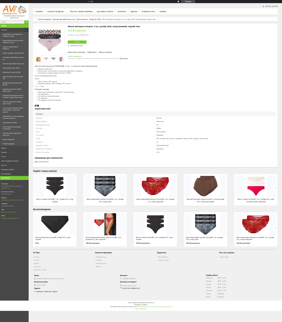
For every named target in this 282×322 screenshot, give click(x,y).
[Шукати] (26, 22)
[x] (38, 106)
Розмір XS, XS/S (95, 19)
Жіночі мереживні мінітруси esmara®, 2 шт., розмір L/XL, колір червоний (255, 238)
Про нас (4, 165)
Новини (4, 152)
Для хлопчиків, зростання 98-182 (13, 78)
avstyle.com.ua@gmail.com (10, 218)
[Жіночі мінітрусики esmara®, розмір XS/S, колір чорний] (54, 224)
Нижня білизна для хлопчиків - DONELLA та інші (13, 41)
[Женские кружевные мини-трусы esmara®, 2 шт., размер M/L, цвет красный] (105, 224)
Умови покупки (163, 260)
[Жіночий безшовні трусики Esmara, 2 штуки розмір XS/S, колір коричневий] (205, 186)
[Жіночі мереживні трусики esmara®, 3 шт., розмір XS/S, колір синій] (105, 186)
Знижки (36, 263)
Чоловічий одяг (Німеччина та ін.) (13, 58)
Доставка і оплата (7, 169)
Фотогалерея (6, 174)
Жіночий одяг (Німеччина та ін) (13, 64)
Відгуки (3, 148)
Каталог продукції (55, 11)
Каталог (4, 30)
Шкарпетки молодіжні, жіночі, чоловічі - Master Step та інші (13, 96)
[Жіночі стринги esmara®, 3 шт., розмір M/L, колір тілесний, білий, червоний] (255, 186)
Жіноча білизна (82, 19)
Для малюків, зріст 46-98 (11, 68)
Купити (77, 42)
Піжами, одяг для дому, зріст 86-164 (12, 84)
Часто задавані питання (10, 161)
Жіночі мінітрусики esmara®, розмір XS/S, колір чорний (52, 238)
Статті (3, 157)
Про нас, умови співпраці (81, 11)
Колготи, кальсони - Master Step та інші (12, 103)
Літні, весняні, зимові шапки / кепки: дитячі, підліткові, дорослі (13, 110)
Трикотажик (224, 257)
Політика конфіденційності (163, 306)
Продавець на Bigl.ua (141, 304)
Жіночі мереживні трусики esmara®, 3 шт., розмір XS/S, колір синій (204, 238)
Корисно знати (101, 263)
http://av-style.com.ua (8, 212)
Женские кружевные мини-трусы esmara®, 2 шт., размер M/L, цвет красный (104, 238)
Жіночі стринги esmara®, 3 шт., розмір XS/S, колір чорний (154, 238)
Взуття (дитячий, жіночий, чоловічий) (12, 128)
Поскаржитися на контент (146, 306)
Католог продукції (44, 19)
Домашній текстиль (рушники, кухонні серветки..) (13, 117)
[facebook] (36, 106)
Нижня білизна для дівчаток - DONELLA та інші (13, 35)
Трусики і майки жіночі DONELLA (10, 48)
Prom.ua (151, 302)
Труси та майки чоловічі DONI (13, 53)
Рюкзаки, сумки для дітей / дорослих (12, 134)
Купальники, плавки (10, 123)
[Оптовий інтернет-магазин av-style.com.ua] (14, 10)
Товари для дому (9, 144)
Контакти (122, 11)
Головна (39, 11)
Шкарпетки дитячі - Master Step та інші (12, 90)
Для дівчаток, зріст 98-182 (12, 72)
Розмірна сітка (148, 11)
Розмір (37, 86)
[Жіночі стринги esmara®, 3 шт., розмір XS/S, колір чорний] (54, 186)
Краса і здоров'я (8, 139)
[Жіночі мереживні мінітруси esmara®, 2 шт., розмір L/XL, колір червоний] (155, 186)
